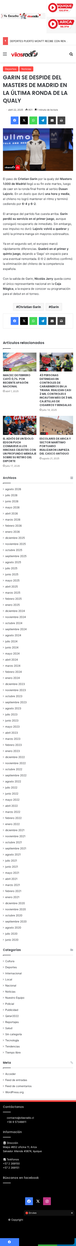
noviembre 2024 (15, 617)
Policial (9, 1003)
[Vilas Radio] (24, 54)
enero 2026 (12, 531)
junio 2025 (11, 574)
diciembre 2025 (15, 537)
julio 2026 (11, 495)
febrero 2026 (13, 525)
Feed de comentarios (18, 1086)
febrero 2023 (13, 744)
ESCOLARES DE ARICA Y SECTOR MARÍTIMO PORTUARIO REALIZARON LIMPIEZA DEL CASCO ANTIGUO (55, 446)
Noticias (26, 69)
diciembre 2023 (15, 684)
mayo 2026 (12, 507)
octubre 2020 (13, 915)
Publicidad (11, 1009)
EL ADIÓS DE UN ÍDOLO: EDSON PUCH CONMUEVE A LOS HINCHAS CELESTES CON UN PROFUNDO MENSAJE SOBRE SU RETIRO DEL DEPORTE (19, 450)
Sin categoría (13, 1034)
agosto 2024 (13, 635)
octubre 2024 (13, 623)
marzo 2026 (12, 519)
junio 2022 (11, 793)
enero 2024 (12, 677)
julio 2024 (11, 641)
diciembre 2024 (15, 610)
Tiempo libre (13, 1052)
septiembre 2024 (16, 629)
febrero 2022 (13, 818)
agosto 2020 (13, 927)
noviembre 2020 (15, 909)
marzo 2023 (12, 738)
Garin (55, 307)
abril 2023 (11, 732)
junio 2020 (12, 939)
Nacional (10, 985)
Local (8, 979)
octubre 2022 (13, 769)
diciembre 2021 (14, 830)
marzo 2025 (12, 592)
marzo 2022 (12, 811)
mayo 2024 (12, 653)
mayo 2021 (12, 872)
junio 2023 (12, 720)
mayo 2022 (12, 799)
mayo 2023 (12, 726)
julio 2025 (11, 568)
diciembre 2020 (15, 903)
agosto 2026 (13, 489)
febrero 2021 (13, 891)
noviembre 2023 (15, 690)
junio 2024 (12, 647)
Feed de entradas (16, 1080)
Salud (8, 1028)
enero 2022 (12, 824)
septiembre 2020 (16, 921)
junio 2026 (12, 501)
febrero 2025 (13, 598)
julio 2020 (11, 933)
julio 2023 (11, 714)
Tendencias (12, 1046)
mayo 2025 (12, 580)
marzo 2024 (12, 665)
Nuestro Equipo (14, 997)
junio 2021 (11, 866)
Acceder (10, 1073)
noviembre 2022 (15, 763)
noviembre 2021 (15, 836)
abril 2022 (11, 805)
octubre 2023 (13, 696)
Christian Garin (29, 307)
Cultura (9, 961)
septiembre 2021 (15, 848)
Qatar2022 (12, 1016)
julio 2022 (11, 787)
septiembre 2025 (16, 556)
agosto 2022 (13, 781)
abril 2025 (11, 586)
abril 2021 (11, 878)
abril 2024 (11, 659)
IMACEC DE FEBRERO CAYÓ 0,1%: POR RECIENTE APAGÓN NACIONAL (16, 380)
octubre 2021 (13, 842)
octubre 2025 (13, 550)
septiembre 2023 (16, 702)
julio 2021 (11, 860)
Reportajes (12, 1022)
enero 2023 (12, 751)
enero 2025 (12, 604)
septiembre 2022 (16, 775)
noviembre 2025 (15, 544)
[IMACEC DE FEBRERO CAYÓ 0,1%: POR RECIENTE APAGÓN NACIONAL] (19, 362)
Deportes (10, 69)
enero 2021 (12, 897)
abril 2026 (11, 513)
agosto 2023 (13, 708)
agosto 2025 (13, 562)
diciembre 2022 (15, 757)
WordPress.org (14, 1092)
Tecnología (12, 1040)
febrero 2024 (13, 671)
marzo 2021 (12, 885)
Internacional (13, 973)
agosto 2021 (13, 854)
